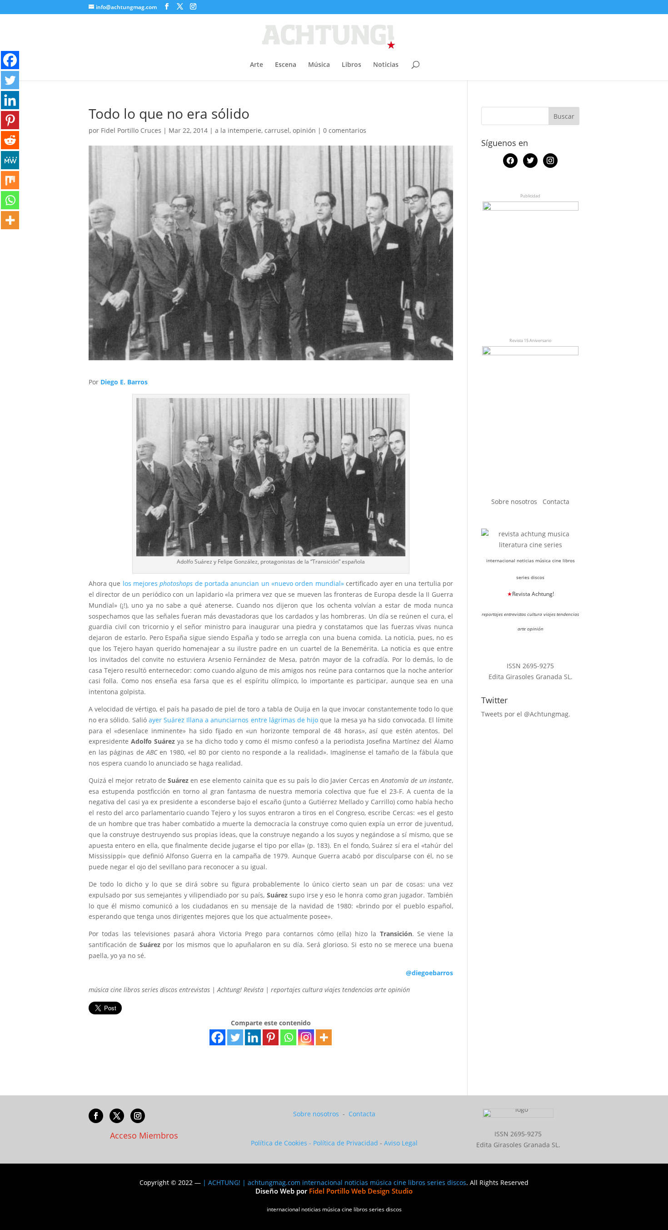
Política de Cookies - (282, 1143)
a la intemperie (238, 130)
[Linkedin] (253, 1037)
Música (319, 65)
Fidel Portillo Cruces (131, 130)
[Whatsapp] (288, 1037)
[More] (324, 1037)
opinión (304, 130)
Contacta (556, 501)
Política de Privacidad (345, 1143)
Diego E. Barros (124, 382)
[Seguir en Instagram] (137, 1116)
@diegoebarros (429, 972)
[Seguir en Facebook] (96, 1116)
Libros (351, 65)
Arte (256, 65)
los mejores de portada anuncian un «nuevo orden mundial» (233, 583)
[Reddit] (10, 140)
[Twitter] (235, 1037)
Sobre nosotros (515, 501)
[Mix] (10, 180)
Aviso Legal (401, 1143)
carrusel (276, 130)
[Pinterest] (271, 1037)
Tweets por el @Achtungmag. (525, 714)
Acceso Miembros (144, 1135)
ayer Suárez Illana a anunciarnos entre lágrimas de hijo (234, 720)
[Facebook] (217, 1037)
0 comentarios (344, 130)
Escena (285, 65)
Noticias (386, 65)
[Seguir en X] (117, 1116)
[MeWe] (10, 160)
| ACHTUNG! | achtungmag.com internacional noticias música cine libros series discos (334, 1182)
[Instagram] (306, 1037)
